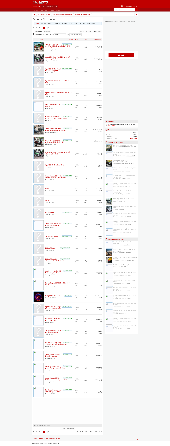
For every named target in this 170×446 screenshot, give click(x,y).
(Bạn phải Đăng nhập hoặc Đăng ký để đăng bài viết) (89, 431)
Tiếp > (49, 27)
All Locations (38, 34)
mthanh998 (99, 153)
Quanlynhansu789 (118, 186)
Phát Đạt (47, 120)
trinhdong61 (48, 382)
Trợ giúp (45, 438)
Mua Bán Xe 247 (117, 156)
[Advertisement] (67, 410)
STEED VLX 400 (117, 146)
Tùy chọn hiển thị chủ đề (68, 428)
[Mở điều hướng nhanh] (132, 15)
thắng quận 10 (48, 61)
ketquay (47, 179)
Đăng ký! (121, 55)
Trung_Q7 (47, 84)
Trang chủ (35, 438)
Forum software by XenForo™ (45, 443)
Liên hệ (41, 438)
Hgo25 (115, 266)
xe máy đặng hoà (49, 132)
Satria (47, 189)
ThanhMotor (116, 163)
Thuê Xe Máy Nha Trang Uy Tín (121, 265)
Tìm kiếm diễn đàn (38, 10)
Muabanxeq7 (48, 72)
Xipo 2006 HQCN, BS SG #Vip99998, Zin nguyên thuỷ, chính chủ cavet (57, 46)
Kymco (115, 201)
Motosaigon (36, 6)
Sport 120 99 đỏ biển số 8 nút (54, 165)
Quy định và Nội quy (54, 438)
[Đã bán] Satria (50, 248)
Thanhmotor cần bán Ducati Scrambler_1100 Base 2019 (120, 161)
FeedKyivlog (133, 138)
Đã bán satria (49, 212)
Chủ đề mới (47, 31)
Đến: (68, 34)
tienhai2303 (116, 245)
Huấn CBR (47, 108)
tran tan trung (48, 50)
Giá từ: (52, 34)
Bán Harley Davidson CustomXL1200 (123, 145)
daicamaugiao (48, 286)
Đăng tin (58, 10)
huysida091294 (98, 58)
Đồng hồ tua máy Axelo (52, 296)
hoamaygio (48, 227)
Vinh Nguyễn (48, 297)
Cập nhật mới (38, 31)
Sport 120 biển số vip (52, 236)
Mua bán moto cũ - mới (49, 6)
